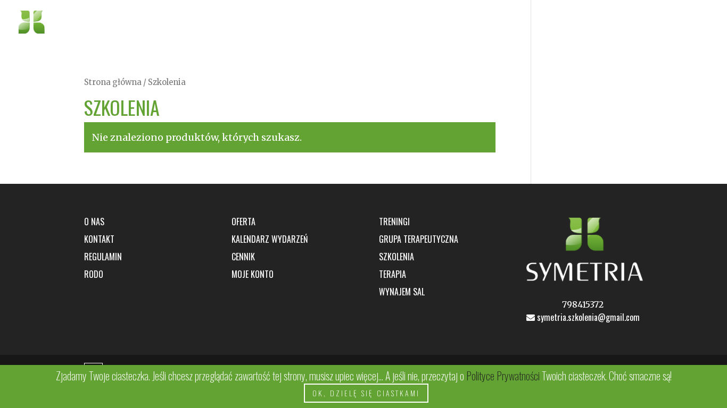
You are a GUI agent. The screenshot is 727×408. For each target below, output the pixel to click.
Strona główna (113, 82)
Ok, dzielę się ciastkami (366, 392)
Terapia (392, 274)
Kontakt (665, 24)
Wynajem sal (402, 291)
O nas (617, 24)
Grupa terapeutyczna (418, 239)
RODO (93, 274)
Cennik (243, 256)
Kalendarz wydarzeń (270, 239)
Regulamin (103, 256)
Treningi (394, 221)
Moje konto (253, 274)
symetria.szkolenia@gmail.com (587, 317)
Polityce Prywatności (504, 376)
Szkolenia (396, 256)
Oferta (562, 24)
